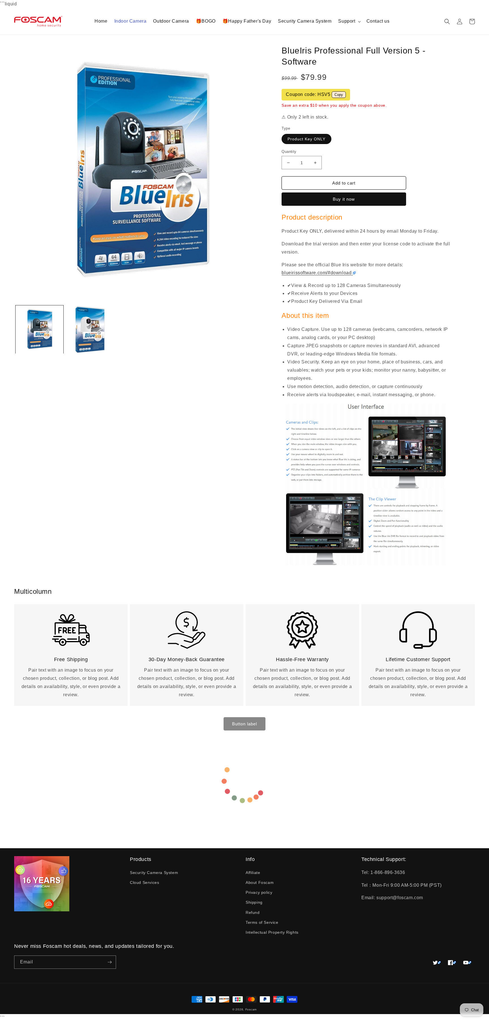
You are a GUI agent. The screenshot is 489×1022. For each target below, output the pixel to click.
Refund (253, 912)
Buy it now (344, 199)
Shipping (254, 902)
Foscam (251, 1009)
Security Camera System (154, 872)
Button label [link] (244, 723)
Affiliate (253, 872)
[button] (349, 21)
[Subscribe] (109, 962)
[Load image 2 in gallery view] (90, 329)
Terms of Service (262, 922)
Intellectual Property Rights (272, 932)
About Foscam (260, 882)
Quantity (289, 151)
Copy (338, 95)
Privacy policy (259, 892)
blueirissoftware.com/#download (316, 272)
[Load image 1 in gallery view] (39, 329)
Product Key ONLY (306, 139)
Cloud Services (144, 882)
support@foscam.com (399, 897)
